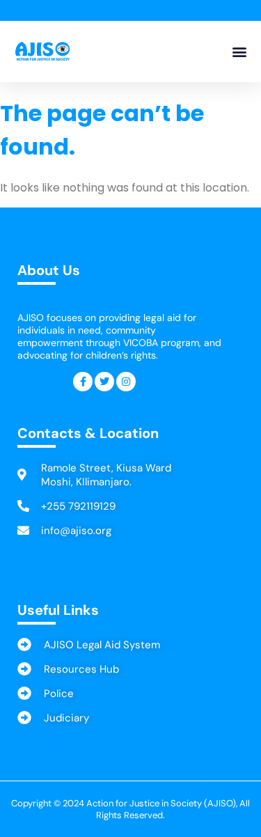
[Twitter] (104, 381)
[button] (239, 51)
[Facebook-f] (83, 381)
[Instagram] (126, 381)
